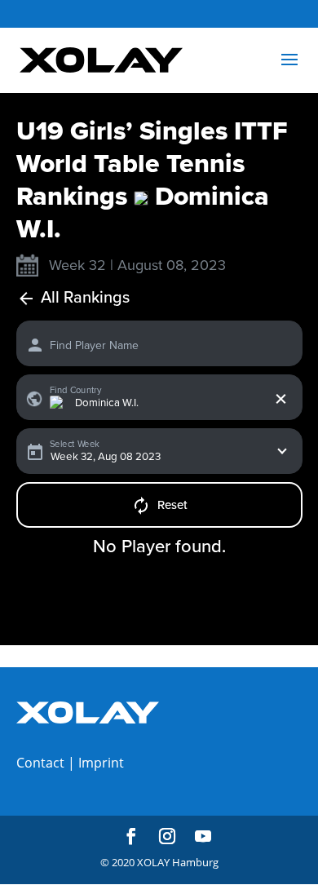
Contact (40, 763)
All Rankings (85, 298)
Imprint (101, 763)
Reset (172, 505)
